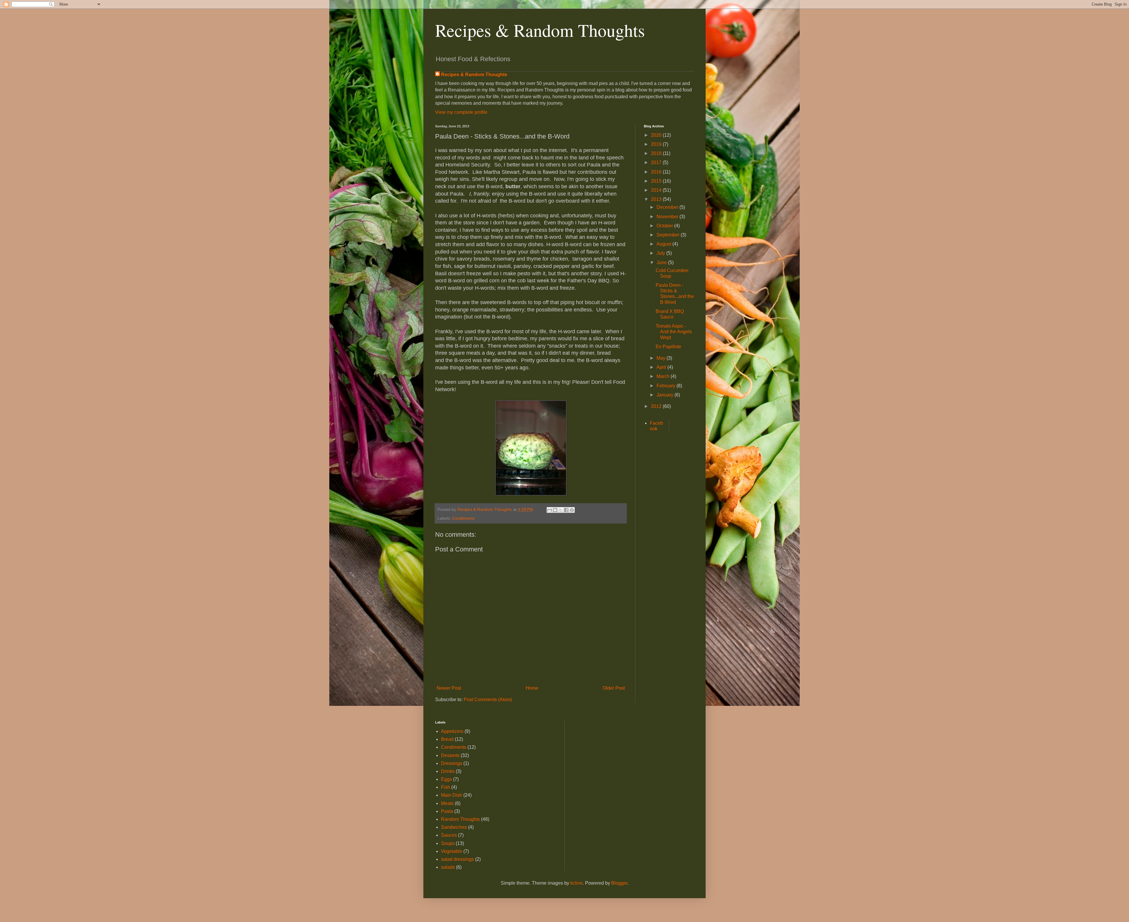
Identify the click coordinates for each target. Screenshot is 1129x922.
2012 (657, 406)
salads (448, 867)
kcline (576, 883)
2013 (657, 199)
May (662, 358)
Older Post (614, 688)
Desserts (450, 755)
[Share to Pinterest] (572, 510)
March (664, 376)
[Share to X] (561, 510)
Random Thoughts (460, 819)
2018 (657, 153)
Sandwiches (454, 827)
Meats (447, 803)
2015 (657, 181)
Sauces (449, 835)
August (664, 243)
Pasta (447, 811)
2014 (657, 190)
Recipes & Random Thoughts (540, 30)
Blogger (619, 883)
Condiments (463, 518)
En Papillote (668, 346)
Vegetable (451, 851)
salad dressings (457, 859)
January (665, 394)
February (667, 385)
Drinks (448, 771)
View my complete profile (461, 112)
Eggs (446, 779)
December (668, 207)
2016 (657, 171)
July (661, 253)
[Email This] (549, 510)
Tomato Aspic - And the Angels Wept (674, 332)
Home (532, 688)
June (662, 262)
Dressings (451, 763)
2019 (657, 144)
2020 (657, 135)
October (665, 225)
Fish (445, 787)
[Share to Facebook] (566, 510)
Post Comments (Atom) (488, 699)
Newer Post (449, 688)
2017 (657, 162)
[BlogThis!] (555, 510)
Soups (448, 843)
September (669, 234)
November (668, 216)
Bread (447, 739)
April (662, 367)
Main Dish (451, 795)
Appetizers (452, 731)
